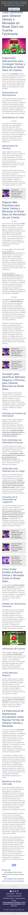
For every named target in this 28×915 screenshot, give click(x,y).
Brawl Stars (7, 870)
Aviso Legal (19, 893)
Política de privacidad (8, 898)
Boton (14, 865)
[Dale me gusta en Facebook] (16, 891)
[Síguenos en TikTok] (13, 891)
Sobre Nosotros (10, 893)
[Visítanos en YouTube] (11, 891)
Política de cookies (20, 898)
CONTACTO (14, 905)
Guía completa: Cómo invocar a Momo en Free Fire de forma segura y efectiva (13, 874)
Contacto (14, 900)
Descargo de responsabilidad (14, 895)
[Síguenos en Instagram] (17, 891)
